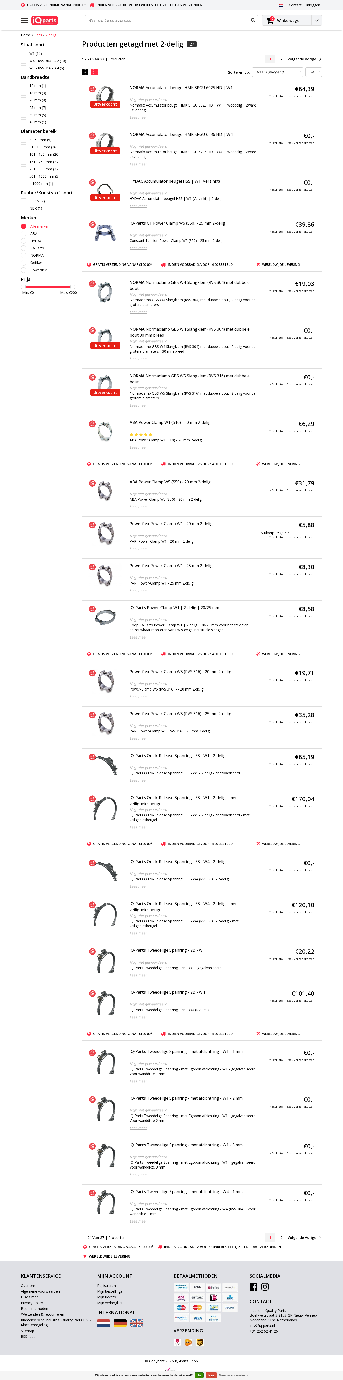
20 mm (37, 100)
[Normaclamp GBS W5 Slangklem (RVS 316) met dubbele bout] (105, 385)
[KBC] (230, 1297)
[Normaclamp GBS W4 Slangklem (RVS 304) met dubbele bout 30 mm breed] (105, 339)
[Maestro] (181, 1307)
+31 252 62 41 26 (264, 1331)
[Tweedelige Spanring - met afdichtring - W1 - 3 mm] (105, 1154)
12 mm (37, 85)
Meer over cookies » (233, 1375)
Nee (211, 1375)
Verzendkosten (304, 96)
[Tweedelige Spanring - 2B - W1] (105, 960)
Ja (199, 1375)
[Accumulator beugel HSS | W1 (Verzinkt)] (105, 191)
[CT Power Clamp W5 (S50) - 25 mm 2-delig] (105, 233)
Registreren (106, 1285)
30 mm (37, 114)
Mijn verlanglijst (110, 1302)
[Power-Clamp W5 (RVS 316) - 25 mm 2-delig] (105, 723)
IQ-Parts (37, 248)
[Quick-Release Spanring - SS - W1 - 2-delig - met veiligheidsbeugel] (105, 807)
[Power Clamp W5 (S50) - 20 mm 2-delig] (105, 491)
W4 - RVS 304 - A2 (47, 60)
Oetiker (36, 262)
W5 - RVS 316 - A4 (46, 68)
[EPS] (181, 1297)
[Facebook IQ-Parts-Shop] (253, 1288)
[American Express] (181, 1287)
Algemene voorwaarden (40, 1291)
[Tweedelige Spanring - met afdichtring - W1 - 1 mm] (105, 1061)
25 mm (37, 107)
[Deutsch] (120, 1325)
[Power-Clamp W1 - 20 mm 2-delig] (105, 533)
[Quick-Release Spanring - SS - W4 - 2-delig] (105, 871)
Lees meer (138, 117)
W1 (35, 53)
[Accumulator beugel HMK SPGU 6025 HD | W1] (105, 97)
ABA (33, 233)
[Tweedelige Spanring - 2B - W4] (105, 1002)
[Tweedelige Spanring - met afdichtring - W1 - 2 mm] (105, 1108)
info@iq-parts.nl (262, 1325)
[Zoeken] (252, 20)
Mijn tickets (106, 1297)
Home (26, 35)
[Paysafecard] (181, 1317)
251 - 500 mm (44, 169)
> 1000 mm (41, 183)
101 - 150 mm (44, 154)
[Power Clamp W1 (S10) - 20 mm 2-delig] (105, 432)
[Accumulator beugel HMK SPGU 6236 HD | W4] (105, 144)
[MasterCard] (197, 1307)
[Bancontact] (213, 1307)
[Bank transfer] (197, 1287)
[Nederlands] (281, 5)
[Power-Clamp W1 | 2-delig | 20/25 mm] (105, 617)
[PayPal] (230, 1307)
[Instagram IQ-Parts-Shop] (265, 1288)
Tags (38, 35)
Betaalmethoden (34, 1308)
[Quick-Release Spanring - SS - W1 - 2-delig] (105, 765)
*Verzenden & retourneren (42, 1314)
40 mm (37, 122)
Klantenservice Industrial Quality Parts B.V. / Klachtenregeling (56, 1322)
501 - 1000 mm (44, 176)
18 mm (37, 92)
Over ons (28, 1285)
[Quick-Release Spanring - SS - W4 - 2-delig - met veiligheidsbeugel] (105, 913)
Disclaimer (29, 1297)
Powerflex (38, 270)
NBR (35, 208)
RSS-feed (28, 1336)
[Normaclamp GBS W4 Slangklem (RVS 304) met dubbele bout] (105, 292)
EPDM (37, 201)
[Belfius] (213, 1287)
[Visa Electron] (213, 1317)
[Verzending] (177, 1342)
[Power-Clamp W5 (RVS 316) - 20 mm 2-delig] (105, 681)
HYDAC (36, 240)
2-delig (50, 35)
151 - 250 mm (44, 161)
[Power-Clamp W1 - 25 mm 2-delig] (105, 575)
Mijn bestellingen (111, 1291)
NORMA (37, 255)
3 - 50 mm (40, 139)
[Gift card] (197, 1297)
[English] (136, 1325)
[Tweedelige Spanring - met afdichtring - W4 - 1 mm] (105, 1201)
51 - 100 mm (43, 147)
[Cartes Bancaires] (230, 1287)
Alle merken (39, 226)
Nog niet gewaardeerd (148, 99)
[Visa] (197, 1317)
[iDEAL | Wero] (213, 1297)
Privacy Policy (32, 1302)
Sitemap (27, 1330)
